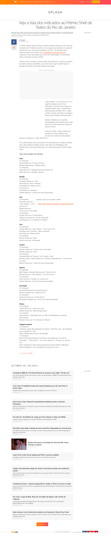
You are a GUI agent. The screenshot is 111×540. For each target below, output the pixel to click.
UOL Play (52, 1)
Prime (86, 6)
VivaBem (65, 6)
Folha (46, 6)
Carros (37, 6)
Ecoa (71, 6)
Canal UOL (76, 6)
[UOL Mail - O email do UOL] (83, 2)
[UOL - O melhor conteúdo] (14, 2)
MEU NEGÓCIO (35, 1)
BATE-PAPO (29, 1)
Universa (60, 6)
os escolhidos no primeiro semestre (54, 52)
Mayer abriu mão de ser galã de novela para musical (55, 204)
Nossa (81, 6)
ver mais (41, 524)
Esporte (50, 6)
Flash (17, 6)
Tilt (69, 6)
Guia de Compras (96, 6)
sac (80, 1)
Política (32, 6)
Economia (42, 6)
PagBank (48, 1)
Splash (55, 6)
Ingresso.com (23, 1)
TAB (84, 6)
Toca (89, 6)
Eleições (22, 6)
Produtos (13, 6)
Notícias (27, 6)
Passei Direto (42, 1)
